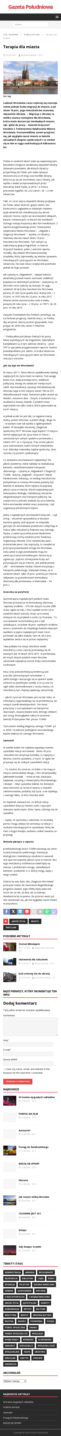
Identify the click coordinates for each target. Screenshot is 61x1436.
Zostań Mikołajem (29, 944)
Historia (23, 1180)
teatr (27, 1351)
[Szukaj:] (30, 24)
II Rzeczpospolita (14, 1296)
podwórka (36, 1321)
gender (9, 1290)
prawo (33, 1327)
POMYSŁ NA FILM (28, 1113)
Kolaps (23, 1230)
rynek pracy (12, 1339)
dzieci (51, 1278)
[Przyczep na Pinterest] (27, 912)
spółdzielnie (12, 1351)
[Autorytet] (9, 1134)
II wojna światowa (39, 1296)
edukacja (10, 1284)
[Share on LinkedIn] (20, 912)
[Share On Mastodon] (54, 912)
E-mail (6, 1049)
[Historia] (9, 1184)
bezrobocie (11, 1278)
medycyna (10, 1315)
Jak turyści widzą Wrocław (34, 1196)
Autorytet (24, 1130)
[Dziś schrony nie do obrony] (9, 977)
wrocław (11, 927)
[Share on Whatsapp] (47, 912)
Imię (5, 1040)
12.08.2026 (25, 1101)
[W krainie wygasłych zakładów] (9, 1101)
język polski (29, 1303)
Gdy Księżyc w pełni (30, 1246)
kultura (40, 1309)
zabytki (24, 1358)
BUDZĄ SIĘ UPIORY (29, 1163)
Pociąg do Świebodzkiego (33, 1147)
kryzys (27, 1309)
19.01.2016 (25, 977)
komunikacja (12, 1309)
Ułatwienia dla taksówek (33, 959)
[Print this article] (40, 912)
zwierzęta (10, 1364)
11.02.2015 (25, 963)
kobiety (45, 1303)
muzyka (9, 1321)
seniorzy (10, 1345)
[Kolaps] (9, 1234)
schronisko (44, 1339)
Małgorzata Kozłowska (44, 948)
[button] (56, 16)
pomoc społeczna (15, 1327)
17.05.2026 (25, 1250)
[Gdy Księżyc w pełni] (9, 1250)
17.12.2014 (25, 948)
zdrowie (37, 1358)
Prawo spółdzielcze (16, 1333)
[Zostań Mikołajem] (9, 947)
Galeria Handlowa (44, 1284)
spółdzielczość (46, 1345)
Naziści (22, 1321)
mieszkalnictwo (42, 1315)
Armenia (29, 1272)
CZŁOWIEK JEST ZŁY (30, 1213)
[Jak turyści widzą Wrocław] (9, 1200)
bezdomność (46, 1272)
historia (40, 1290)
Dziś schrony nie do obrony (34, 973)
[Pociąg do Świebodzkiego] (9, 1150)
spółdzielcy (26, 1345)
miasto (35, 921)
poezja (50, 1321)
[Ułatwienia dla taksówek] (9, 961)
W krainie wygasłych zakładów (37, 1097)
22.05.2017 (11, 55)
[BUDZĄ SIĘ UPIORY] (9, 1167)
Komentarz (9, 1015)
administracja (13, 1272)
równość (28, 1339)
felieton (24, 1284)
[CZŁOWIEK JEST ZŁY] (9, 1217)
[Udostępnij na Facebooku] (6, 912)
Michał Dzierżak (28, 55)
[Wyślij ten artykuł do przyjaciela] (33, 912)
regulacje (37, 1333)
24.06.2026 (25, 1200)
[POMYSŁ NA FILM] (9, 1117)
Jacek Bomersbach (43, 977)
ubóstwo (40, 1351)
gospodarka (24, 1290)
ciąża (40, 1278)
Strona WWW (10, 1059)
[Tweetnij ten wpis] (13, 912)
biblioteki (27, 1278)
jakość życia (18, 921)
